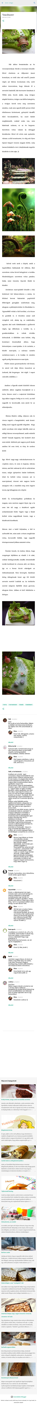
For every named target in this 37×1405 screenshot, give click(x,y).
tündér (21, 704)
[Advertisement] (18, 1056)
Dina (15, 731)
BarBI (10, 956)
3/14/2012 (16, 982)
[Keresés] (34, 3)
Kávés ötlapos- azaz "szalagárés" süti (12, 1283)
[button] (3, 21)
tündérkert (28, 704)
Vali (9, 719)
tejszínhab (12, 889)
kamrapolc (12, 929)
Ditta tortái (12, 746)
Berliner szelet (5, 1252)
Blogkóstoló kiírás (6, 1130)
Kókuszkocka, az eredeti (8, 1222)
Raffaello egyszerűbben (8, 1347)
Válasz (10, 742)
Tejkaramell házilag (7, 1191)
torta (5, 704)
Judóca (10, 982)
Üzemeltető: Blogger (19, 1397)
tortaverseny (13, 704)
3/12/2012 (14, 719)
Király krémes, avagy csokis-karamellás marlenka (15, 1099)
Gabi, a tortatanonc (15, 771)
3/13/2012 (19, 889)
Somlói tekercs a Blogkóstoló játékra (12, 1160)
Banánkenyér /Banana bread (9, 1378)
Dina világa (9, 3)
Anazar (10, 870)
